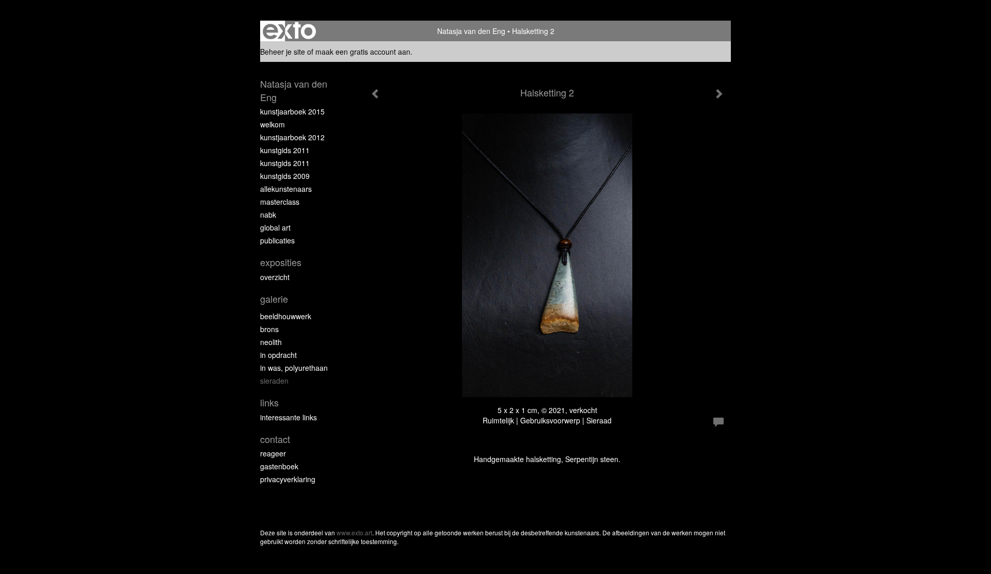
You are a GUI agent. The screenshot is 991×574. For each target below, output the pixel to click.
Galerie (274, 298)
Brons (269, 329)
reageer (273, 453)
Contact (275, 439)
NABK (268, 214)
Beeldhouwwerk (285, 316)
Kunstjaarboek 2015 (292, 111)
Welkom (272, 124)
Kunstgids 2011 (285, 150)
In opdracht (278, 355)
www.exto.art (354, 532)
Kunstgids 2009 (285, 176)
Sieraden (274, 380)
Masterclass (279, 201)
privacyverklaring (287, 479)
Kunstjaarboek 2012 (292, 137)
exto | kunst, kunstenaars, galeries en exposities (289, 31)
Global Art (275, 227)
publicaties (277, 240)
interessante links (288, 417)
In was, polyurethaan (294, 368)
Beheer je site (282, 51)
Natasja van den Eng (471, 31)
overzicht (275, 277)
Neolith (271, 342)
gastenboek (279, 466)
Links (269, 402)
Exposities (280, 262)
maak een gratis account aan (362, 51)
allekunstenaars (286, 189)
